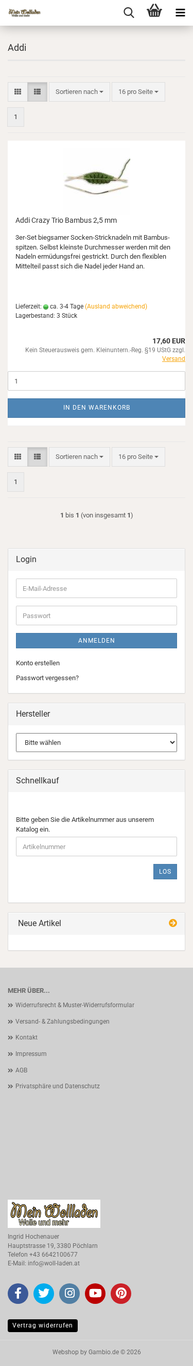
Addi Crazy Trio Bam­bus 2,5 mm (66, 220)
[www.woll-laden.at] (20, 13)
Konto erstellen (38, 663)
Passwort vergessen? (47, 678)
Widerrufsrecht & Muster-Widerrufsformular (74, 1005)
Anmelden (96, 640)
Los (165, 871)
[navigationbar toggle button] (180, 13)
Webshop (65, 1352)
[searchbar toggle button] (129, 13)
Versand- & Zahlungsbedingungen (62, 1021)
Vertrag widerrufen (42, 1325)
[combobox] (79, 92)
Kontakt (26, 1037)
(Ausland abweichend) (116, 306)
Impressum (31, 1053)
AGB (21, 1070)
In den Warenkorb (96, 407)
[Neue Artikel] (173, 924)
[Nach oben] (164, 1350)
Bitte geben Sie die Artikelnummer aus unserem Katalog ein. (85, 824)
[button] (18, 92)
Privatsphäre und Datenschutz (57, 1086)
